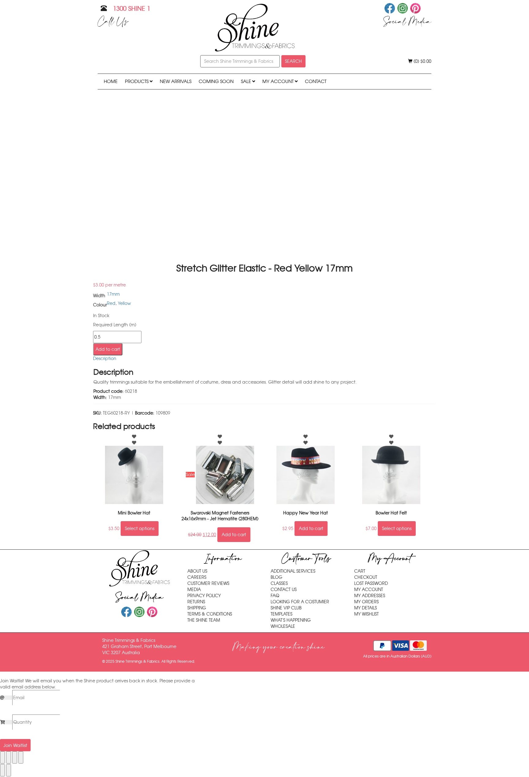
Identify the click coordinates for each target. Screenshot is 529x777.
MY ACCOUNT (278, 81)
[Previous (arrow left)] (2, 770)
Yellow (124, 303)
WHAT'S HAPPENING (291, 620)
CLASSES (279, 583)
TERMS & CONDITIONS (209, 614)
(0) (421, 61)
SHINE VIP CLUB (286, 608)
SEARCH (293, 61)
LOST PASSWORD (371, 583)
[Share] (14, 757)
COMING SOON (216, 81)
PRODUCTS (137, 81)
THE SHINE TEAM (203, 620)
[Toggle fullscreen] (8, 757)
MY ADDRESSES (369, 595)
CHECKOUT (365, 577)
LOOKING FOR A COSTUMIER (300, 602)
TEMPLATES (281, 614)
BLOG (276, 577)
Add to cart (108, 349)
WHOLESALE (283, 626)
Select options (139, 528)
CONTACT (315, 81)
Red (111, 303)
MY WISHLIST (366, 614)
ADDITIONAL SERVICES (293, 571)
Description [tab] (104, 358)
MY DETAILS (365, 608)
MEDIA (194, 589)
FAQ (275, 595)
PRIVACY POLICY (204, 595)
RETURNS (196, 602)
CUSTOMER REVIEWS (208, 583)
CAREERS (196, 577)
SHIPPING (196, 608)
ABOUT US (197, 571)
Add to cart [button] (234, 534)
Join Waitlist (15, 745)
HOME (111, 81)
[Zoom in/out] (2, 757)
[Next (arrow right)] (8, 770)
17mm (113, 294)
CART (359, 571)
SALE (246, 81)
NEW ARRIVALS (175, 81)
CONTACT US (284, 589)
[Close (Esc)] (20, 757)
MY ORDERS (366, 602)
